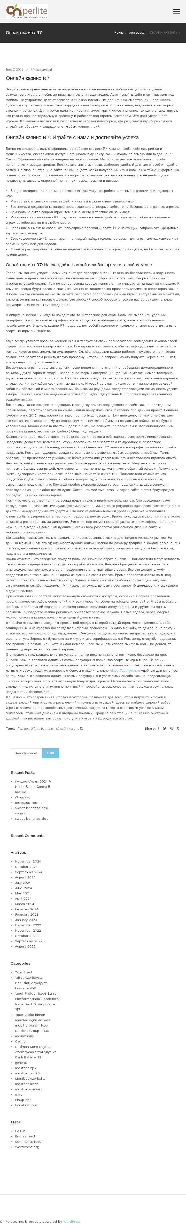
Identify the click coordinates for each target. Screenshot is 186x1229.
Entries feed (25, 1136)
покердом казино (28, 803)
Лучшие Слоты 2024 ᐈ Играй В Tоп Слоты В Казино (33, 786)
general (21, 1062)
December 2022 (28, 925)
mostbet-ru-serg (28, 1089)
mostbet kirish (26, 1084)
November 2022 (28, 930)
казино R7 (27, 728)
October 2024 (26, 867)
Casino (20, 1041)
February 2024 (26, 909)
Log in (20, 1131)
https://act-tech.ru (125, 670)
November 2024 (28, 861)
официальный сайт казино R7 (61, 728)
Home (119, 32)
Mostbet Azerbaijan (30, 1078)
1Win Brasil (23, 972)
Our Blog (136, 32)
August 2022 (25, 946)
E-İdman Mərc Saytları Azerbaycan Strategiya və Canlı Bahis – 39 (35, 1052)
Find (50, 753)
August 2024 (25, 877)
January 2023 (26, 920)
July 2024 (23, 882)
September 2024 (28, 872)
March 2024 (24, 904)
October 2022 (26, 936)
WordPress (72, 1221)
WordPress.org (27, 1147)
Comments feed (28, 1141)
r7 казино (22, 797)
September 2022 (28, 941)
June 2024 (23, 888)
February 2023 (26, 914)
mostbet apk (25, 1068)
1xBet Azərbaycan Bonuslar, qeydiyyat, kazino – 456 (31, 983)
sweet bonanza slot (31, 818)
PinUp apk (23, 1100)
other (19, 1094)
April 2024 (23, 898)
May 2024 (23, 893)
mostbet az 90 (27, 1073)
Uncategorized (41, 70)
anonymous (24, 1036)
